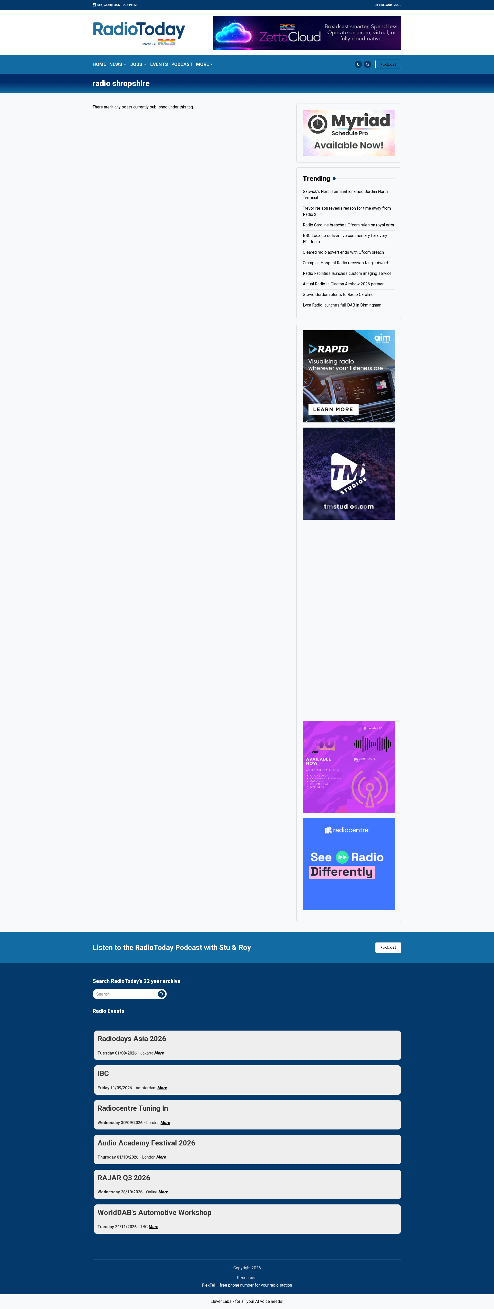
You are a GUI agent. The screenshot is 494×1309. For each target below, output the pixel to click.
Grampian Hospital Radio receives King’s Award (345, 262)
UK (376, 5)
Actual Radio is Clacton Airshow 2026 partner (343, 284)
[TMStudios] (349, 473)
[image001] (349, 766)
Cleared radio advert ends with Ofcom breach (343, 252)
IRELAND (386, 5)
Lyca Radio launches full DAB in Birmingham (342, 305)
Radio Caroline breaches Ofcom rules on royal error (348, 225)
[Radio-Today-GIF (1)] (349, 863)
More (159, 1053)
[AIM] (349, 375)
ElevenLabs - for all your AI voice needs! (247, 1301)
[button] (388, 64)
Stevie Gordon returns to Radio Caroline (338, 294)
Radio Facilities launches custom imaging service (347, 273)
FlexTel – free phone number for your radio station (247, 1285)
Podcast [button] (388, 947)
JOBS (397, 5)
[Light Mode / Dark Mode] (358, 64)
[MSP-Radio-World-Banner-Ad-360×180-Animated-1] (349, 132)
